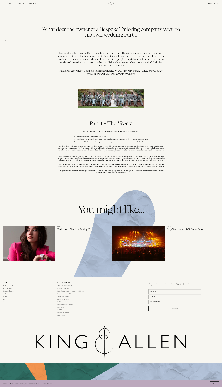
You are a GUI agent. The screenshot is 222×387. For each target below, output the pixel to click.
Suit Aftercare (61, 310)
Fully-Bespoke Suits (63, 288)
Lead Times (60, 307)
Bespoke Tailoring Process (65, 304)
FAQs (4, 299)
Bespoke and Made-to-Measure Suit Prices (70, 291)
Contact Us (6, 294)
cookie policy (49, 384)
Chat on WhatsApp (8, 291)
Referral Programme (63, 313)
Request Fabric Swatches (64, 294)
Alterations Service (63, 296)
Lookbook (20, 3)
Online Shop (61, 315)
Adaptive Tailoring (63, 299)
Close (214, 384)
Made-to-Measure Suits (64, 286)
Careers (5, 302)
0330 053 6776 (8, 286)
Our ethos (32, 3)
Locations (5, 296)
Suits (10, 3)
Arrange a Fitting (8, 288)
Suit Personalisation (63, 302)
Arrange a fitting (213, 3)
